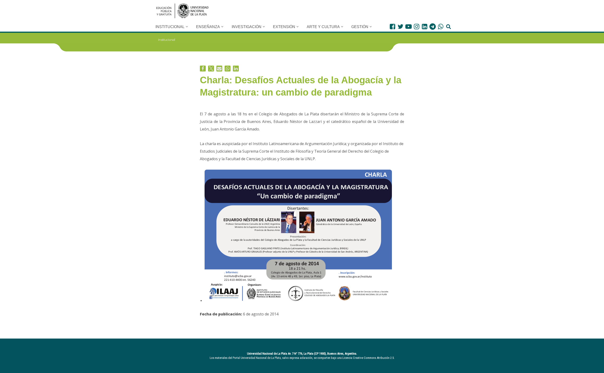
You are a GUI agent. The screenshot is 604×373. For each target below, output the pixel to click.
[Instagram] (416, 26)
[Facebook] (392, 26)
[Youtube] (408, 26)
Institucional (166, 40)
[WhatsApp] (440, 26)
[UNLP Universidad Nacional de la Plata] (182, 11)
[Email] (219, 68)
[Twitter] (400, 26)
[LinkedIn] (424, 26)
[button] (187, 27)
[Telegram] (432, 26)
